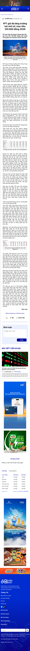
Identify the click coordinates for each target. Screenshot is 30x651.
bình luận (21, 317)
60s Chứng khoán (9, 14)
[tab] (4, 471)
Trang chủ (3, 14)
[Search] (28, 8)
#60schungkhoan (11, 313)
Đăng (21, 340)
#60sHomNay (20, 313)
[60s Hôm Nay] (15, 9)
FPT (4, 286)
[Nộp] (27, 630)
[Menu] (2, 9)
